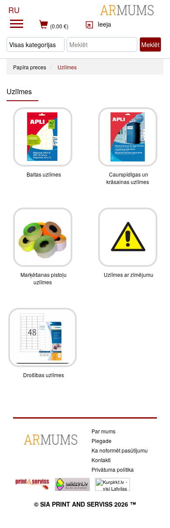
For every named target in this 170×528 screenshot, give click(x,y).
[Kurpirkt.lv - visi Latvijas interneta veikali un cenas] (112, 483)
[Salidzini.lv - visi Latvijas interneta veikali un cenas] (72, 483)
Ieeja (103, 24)
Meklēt (150, 44)
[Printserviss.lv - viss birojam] (32, 483)
